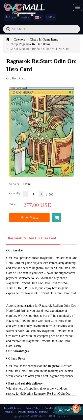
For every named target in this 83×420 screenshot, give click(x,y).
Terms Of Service (12, 408)
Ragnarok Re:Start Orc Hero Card (32, 238)
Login (12, 17)
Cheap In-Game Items (44, 39)
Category (19, 39)
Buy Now (29, 217)
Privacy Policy (33, 408)
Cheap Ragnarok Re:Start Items (30, 44)
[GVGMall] (24, 6)
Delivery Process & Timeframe (33, 411)
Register (25, 17)
